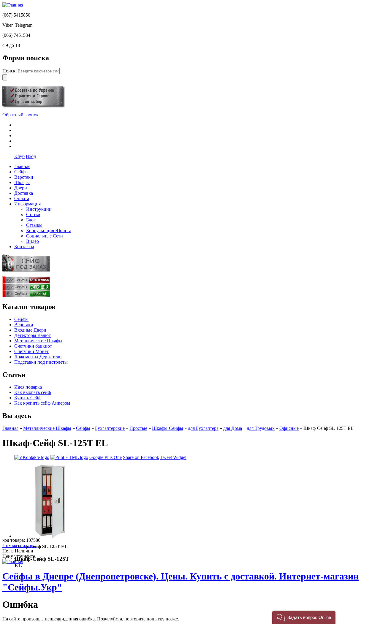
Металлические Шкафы (38, 340)
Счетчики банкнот (33, 346)
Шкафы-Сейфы (167, 428)
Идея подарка (28, 386)
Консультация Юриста (48, 230)
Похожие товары (19, 545)
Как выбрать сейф (32, 392)
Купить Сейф (27, 397)
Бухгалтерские (110, 428)
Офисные (289, 428)
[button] (303, 617)
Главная (10, 428)
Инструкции (39, 209)
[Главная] (12, 4)
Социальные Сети (44, 235)
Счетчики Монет (31, 351)
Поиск (9, 70)
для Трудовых (261, 428)
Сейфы (21, 319)
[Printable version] (69, 457)
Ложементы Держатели (38, 356)
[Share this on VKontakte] (31, 457)
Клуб (19, 156)
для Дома (232, 428)
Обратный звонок (20, 114)
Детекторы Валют (32, 335)
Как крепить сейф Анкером (42, 403)
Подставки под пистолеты (41, 362)
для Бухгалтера (203, 428)
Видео (32, 241)
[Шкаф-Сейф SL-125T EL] (50, 536)
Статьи (33, 214)
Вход (31, 156)
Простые (138, 428)
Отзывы (34, 225)
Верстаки (23, 324)
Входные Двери (30, 329)
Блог (31, 219)
